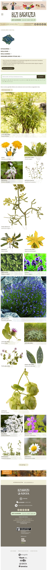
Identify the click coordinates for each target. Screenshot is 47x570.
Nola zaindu (6, 54)
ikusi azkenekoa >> (28, 24)
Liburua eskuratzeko (7, 68)
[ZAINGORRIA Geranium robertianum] (35, 425)
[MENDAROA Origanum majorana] (12, 448)
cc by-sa (25, 498)
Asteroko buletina (29, 23)
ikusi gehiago (23, 464)
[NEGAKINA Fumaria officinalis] (12, 172)
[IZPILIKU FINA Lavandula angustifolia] (23, 299)
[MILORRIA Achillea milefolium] (12, 425)
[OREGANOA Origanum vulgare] (12, 264)
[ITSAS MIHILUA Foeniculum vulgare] (23, 206)
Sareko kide (28, 502)
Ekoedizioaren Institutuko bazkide (25, 505)
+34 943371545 (23, 523)
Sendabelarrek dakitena (7, 30)
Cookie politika (33, 551)
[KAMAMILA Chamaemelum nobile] (35, 448)
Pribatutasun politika (23, 551)
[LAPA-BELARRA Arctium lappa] (12, 333)
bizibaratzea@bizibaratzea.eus (23, 522)
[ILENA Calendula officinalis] (12, 149)
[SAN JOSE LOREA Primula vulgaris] (35, 149)
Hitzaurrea (5, 49)
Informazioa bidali (6, 90)
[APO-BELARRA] (35, 333)
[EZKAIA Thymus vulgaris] (35, 264)
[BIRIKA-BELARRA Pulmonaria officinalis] (35, 356)
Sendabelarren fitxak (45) (10, 56)
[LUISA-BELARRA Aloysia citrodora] (23, 114)
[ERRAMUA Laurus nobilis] (12, 241)
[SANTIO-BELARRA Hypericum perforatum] (35, 241)
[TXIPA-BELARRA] (12, 356)
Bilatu (41, 76)
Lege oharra (13, 551)
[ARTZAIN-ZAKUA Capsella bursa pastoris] (35, 172)
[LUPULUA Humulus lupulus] (23, 391)
